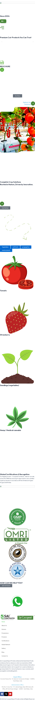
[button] (2, 42)
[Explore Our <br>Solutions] (33, 103)
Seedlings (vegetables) (9, 385)
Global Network (6, 644)
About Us (4, 625)
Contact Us (5, 656)
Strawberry (5, 335)
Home (3, 622)
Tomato (3, 290)
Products (4, 637)
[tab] (5, 247)
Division (4, 629)
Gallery (4, 648)
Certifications (5, 641)
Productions (5, 633)
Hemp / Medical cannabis (10, 430)
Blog (3, 652)
